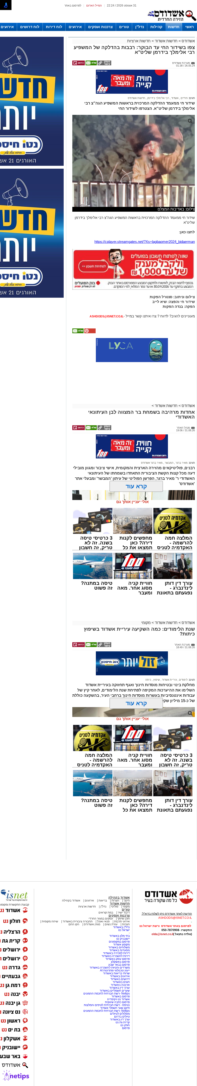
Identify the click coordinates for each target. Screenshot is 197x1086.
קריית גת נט (123, 1022)
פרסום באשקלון (120, 961)
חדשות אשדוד (166, 41)
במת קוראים (105, 912)
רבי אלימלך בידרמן (158, 98)
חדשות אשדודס (136, 98)
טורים (124, 27)
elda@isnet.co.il (162, 934)
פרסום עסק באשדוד (117, 959)
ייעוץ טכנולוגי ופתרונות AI (115, 970)
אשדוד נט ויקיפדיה (118, 999)
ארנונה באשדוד (120, 985)
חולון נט (125, 1025)
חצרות (115, 900)
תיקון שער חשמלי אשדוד (115, 1008)
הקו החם (73, 924)
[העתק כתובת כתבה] (104, 64)
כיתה (148, 679)
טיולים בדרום (121, 1016)
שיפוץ (156, 679)
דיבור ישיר (124, 912)
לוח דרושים (29, 27)
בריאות (102, 900)
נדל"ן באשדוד (121, 927)
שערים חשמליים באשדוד (115, 990)
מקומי (146, 623)
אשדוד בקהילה (119, 897)
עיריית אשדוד (169, 679)
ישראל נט (124, 930)
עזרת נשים (111, 924)
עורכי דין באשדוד (119, 987)
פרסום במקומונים (119, 941)
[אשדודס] (164, 903)
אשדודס (188, 41)
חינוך (127, 900)
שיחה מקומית (49, 921)
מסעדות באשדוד (119, 950)
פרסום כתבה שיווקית (117, 1002)
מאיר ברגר (181, 462)
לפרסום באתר (72, 5)
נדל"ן (139, 27)
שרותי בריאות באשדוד (116, 973)
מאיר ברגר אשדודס (152, 462)
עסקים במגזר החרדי (101, 918)
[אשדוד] (172, 22)
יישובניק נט (123, 938)
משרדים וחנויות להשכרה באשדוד (110, 967)
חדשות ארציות (139, 41)
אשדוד (175, 98)
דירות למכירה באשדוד (116, 953)
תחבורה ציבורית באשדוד (77, 921)
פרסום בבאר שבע (119, 964)
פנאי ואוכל (103, 921)
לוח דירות (54, 27)
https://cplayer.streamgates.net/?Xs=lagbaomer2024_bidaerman (144, 242)
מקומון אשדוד (121, 944)
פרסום (125, 1028)
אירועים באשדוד (120, 976)
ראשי (189, 27)
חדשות (173, 27)
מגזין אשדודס (92, 924)
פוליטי (114, 906)
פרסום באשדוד (120, 996)
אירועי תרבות (122, 921)
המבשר (168, 462)
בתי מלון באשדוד (119, 936)
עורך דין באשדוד (120, 1019)
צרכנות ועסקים (100, 27)
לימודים (183, 679)
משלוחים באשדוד (119, 947)
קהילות (156, 27)
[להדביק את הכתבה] (90, 332)
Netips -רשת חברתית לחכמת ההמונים (106, 993)
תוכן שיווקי (123, 918)
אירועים (75, 27)
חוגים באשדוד (121, 982)
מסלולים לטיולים (120, 1013)
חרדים (184, 98)
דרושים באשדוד (120, 979)
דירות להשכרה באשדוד (116, 956)
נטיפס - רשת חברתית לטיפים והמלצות (107, 1005)
